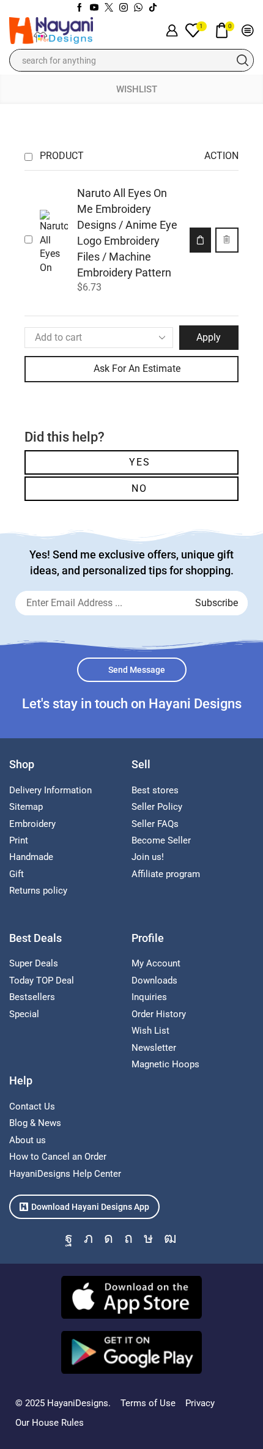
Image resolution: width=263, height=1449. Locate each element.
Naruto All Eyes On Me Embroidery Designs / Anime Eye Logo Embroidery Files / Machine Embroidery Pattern (127, 233)
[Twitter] (109, 8)
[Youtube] (94, 8)
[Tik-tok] (153, 8)
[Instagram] (123, 8)
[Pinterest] (128, 1238)
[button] (200, 240)
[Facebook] (79, 8)
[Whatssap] (138, 8)
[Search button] (242, 60)
